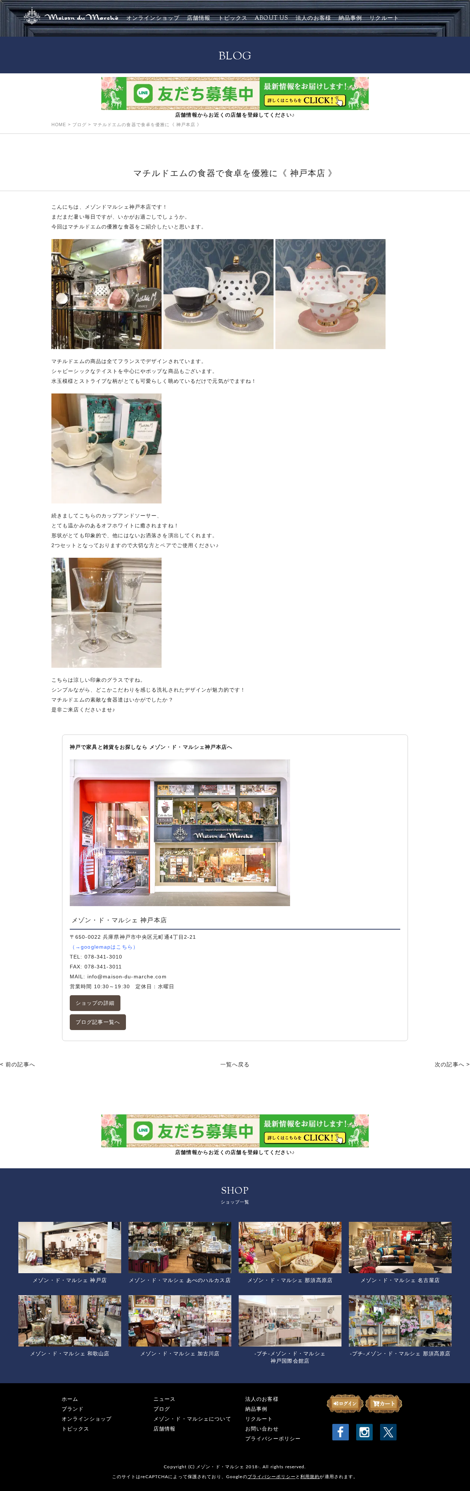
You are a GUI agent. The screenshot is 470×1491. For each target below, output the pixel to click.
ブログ (161, 1409)
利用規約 (309, 1476)
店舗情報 (198, 18)
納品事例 (350, 18)
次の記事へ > (452, 1064)
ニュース (164, 1399)
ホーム (70, 1399)
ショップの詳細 (95, 1003)
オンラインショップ (153, 18)
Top (452, 1473)
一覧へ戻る (235, 1064)
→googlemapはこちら (104, 947)
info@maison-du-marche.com (127, 976)
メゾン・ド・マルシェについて (192, 1419)
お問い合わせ (262, 1429)
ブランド (73, 1409)
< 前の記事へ (17, 1064)
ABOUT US (271, 18)
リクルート (384, 18)
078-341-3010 (103, 957)
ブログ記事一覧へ (98, 1022)
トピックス (233, 18)
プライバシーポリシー (273, 1438)
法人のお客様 (313, 18)
